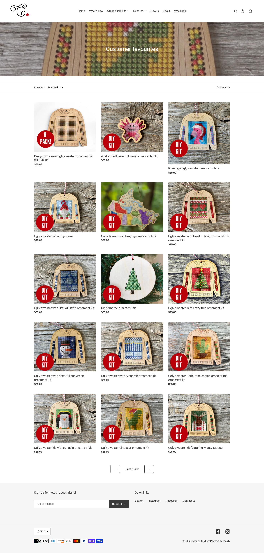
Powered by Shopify (220, 541)
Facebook (171, 500)
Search (139, 500)
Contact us (189, 500)
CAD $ (41, 531)
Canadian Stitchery (200, 541)
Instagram (154, 500)
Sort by (38, 87)
